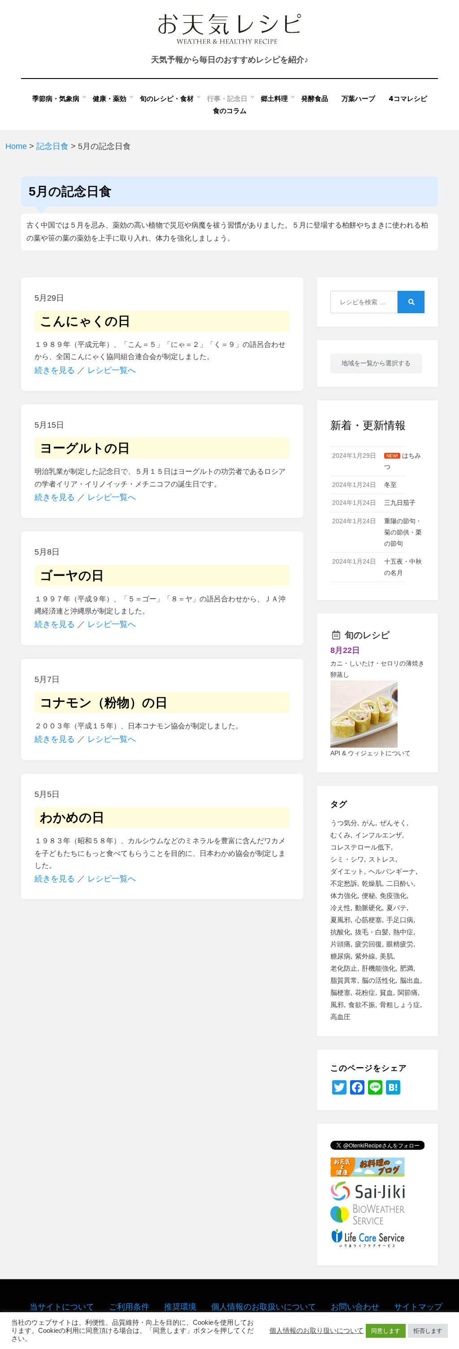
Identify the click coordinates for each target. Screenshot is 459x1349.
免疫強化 (393, 895)
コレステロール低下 (360, 847)
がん (368, 823)
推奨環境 (180, 1306)
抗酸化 (340, 932)
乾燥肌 (372, 883)
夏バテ (396, 907)
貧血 (386, 992)
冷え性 (340, 907)
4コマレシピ (408, 98)
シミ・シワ (347, 859)
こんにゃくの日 (85, 321)
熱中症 (403, 932)
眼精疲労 (399, 944)
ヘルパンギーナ (392, 871)
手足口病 (399, 920)
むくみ (340, 835)
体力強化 (343, 895)
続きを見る (55, 370)
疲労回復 (368, 944)
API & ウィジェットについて (370, 753)
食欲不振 (361, 1004)
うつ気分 (343, 823)
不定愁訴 (343, 883)
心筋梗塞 (368, 920)
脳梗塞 (340, 992)
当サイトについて (62, 1306)
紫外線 (365, 956)
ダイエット (347, 871)
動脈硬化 (368, 907)
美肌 (386, 956)
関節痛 (408, 992)
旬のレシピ (367, 635)
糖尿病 (340, 956)
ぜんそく (393, 823)
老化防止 (343, 968)
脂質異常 (343, 980)
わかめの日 (72, 817)
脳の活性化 (378, 980)
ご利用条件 (129, 1306)
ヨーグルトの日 (85, 448)
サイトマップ (418, 1306)
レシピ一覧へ (111, 370)
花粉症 (365, 992)
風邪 (337, 1004)
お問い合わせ (355, 1306)
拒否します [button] (427, 1330)
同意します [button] (385, 1330)
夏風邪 (340, 920)
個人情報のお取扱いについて (263, 1306)
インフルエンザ (378, 835)
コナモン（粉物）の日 (104, 703)
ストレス (381, 859)
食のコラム (230, 110)
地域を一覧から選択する (376, 363)
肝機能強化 (378, 968)
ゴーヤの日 (72, 576)
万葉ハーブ (358, 98)
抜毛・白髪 (372, 932)
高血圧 (340, 1017)
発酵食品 (314, 98)
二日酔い (399, 883)
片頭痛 (340, 944)
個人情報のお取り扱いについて (316, 1330)
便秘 (368, 895)
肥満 (406, 968)
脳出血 (410, 980)
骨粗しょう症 (400, 1004)
